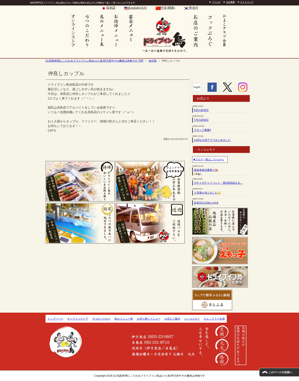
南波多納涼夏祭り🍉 (206, 169)
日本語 (110, 7)
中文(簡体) (168, 7)
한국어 (193, 7)
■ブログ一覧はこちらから (208, 159)
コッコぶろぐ (192, 318)
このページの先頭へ (280, 372)
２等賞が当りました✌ (207, 192)
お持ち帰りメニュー (148, 318)
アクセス (216, 2)
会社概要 (230, 2)
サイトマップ (246, 2)
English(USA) (138, 7)
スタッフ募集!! (202, 130)
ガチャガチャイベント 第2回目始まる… (218, 182)
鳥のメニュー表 (123, 318)
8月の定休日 (201, 110)
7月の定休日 (201, 119)
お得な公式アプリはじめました (212, 140)
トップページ (55, 318)
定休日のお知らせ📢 (206, 202)
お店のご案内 (172, 318)
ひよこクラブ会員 (214, 318)
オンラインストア (77, 318)
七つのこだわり (101, 318)
